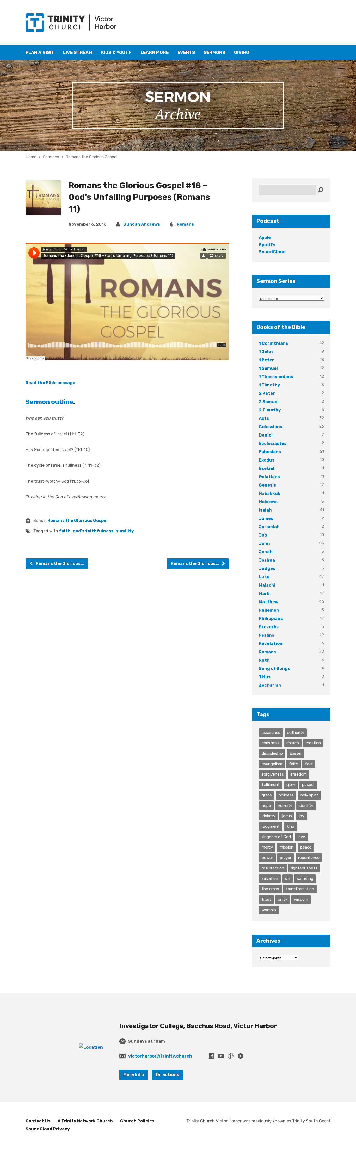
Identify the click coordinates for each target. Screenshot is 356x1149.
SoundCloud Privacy (48, 1129)
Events (186, 52)
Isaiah (265, 510)
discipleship (272, 753)
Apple (265, 237)
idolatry (268, 816)
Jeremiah (269, 526)
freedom (299, 774)
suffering (305, 878)
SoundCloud (272, 251)
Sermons (214, 52)
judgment (271, 826)
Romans (185, 224)
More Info (133, 1074)
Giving (241, 52)
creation (313, 743)
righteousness (304, 868)
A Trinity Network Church (85, 1121)
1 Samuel (268, 368)
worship (269, 909)
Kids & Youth (116, 52)
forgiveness (273, 774)
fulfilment (271, 784)
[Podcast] (231, 1056)
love (301, 836)
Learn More (154, 52)
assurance (271, 732)
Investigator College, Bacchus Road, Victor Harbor (198, 1026)
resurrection (273, 868)
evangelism (272, 763)
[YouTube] (221, 1056)
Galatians (269, 476)
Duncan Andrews (141, 224)
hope (266, 805)
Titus (265, 676)
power (267, 857)
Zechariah (270, 685)
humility (124, 531)
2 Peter (267, 393)
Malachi (267, 585)
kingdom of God (276, 836)
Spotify (267, 244)
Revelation (271, 643)
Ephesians (270, 451)
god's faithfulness (93, 531)
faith (65, 531)
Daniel (266, 435)
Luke (264, 576)
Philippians (271, 618)
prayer (285, 857)
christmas (271, 743)
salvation (270, 878)
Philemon (269, 610)
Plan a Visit (40, 52)
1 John (266, 351)
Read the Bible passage (50, 382)
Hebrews (268, 501)
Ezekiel (266, 468)
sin (287, 878)
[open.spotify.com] (240, 1056)
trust (266, 899)
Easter (296, 753)
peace (305, 847)
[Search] (320, 190)
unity (282, 899)
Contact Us (38, 1121)
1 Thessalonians (276, 376)
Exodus (266, 460)
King (290, 826)
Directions (167, 1074)
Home (31, 157)
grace (267, 795)
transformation (300, 889)
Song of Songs (274, 668)
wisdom (301, 899)
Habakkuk (269, 493)
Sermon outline (49, 401)
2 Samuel (269, 401)
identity (306, 805)
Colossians (270, 426)
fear (309, 763)
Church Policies (137, 1121)
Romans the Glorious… (59, 563)
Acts (264, 418)
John (264, 543)
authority (295, 732)
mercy (267, 847)
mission (286, 847)
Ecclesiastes (272, 443)
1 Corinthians (273, 343)
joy (301, 816)
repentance (309, 857)
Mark (264, 593)
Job (263, 535)
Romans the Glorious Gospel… (93, 157)
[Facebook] (211, 1056)
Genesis (267, 485)
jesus (287, 816)
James (266, 518)
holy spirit (309, 795)
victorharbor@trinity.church (160, 1056)
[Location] (91, 1047)
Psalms (266, 635)
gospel (308, 784)
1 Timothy (269, 385)
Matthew (268, 601)
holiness (286, 795)
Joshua (267, 560)
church (292, 743)
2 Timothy (270, 410)
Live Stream (77, 52)
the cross (270, 889)
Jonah (266, 551)
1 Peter (266, 360)
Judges (267, 568)
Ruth (264, 660)
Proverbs (269, 626)
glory (290, 784)
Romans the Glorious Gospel (77, 520)
